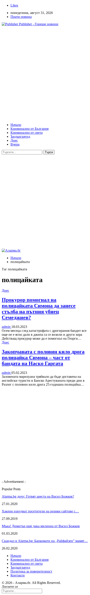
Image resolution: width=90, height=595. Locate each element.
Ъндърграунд (20, 136)
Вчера (14, 144)
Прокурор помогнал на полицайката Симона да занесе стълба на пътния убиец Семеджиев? (39, 308)
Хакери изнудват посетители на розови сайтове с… (40, 511)
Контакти (17, 575)
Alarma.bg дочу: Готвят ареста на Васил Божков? (38, 496)
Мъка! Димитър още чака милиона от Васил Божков (41, 526)
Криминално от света (26, 132)
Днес (14, 140)
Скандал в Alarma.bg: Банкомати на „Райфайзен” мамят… (45, 541)
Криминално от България (29, 129)
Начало (15, 125)
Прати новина (21, 17)
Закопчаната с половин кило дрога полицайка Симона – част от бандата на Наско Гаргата (43, 357)
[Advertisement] (45, 74)
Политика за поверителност (31, 571)
